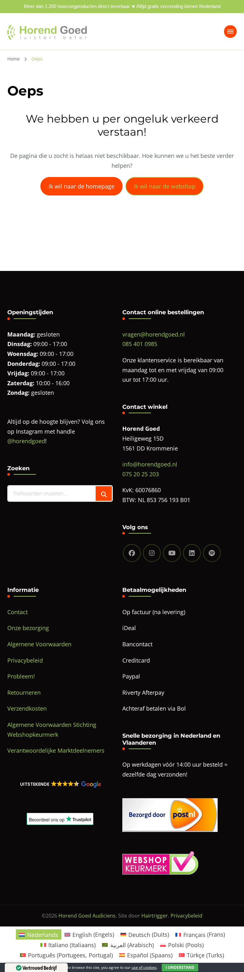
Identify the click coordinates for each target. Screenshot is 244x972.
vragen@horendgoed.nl (153, 334)
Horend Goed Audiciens (87, 915)
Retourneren (24, 692)
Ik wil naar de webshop (164, 186)
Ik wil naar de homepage (81, 186)
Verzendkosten (27, 708)
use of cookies (144, 967)
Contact (17, 612)
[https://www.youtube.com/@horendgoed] (172, 553)
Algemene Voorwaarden (39, 644)
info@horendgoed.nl (149, 464)
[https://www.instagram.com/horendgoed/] (152, 553)
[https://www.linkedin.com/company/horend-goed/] (192, 553)
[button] (60, 784)
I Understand (180, 967)
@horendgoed (26, 441)
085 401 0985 (139, 344)
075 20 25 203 (140, 474)
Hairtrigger (154, 915)
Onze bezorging (28, 628)
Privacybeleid (25, 660)
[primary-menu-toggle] (230, 31)
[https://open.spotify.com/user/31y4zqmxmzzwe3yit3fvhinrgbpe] (212, 553)
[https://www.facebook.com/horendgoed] (132, 553)
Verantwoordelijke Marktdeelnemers (56, 750)
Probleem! (21, 676)
